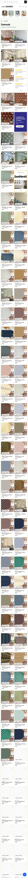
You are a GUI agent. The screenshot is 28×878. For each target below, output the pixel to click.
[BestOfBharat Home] (7, 6)
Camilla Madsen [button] (5, 84)
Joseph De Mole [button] (18, 764)
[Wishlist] (20, 7)
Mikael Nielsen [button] (5, 65)
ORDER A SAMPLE (5, 41)
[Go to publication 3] (21, 190)
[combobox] (12, 2)
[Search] (25, 2)
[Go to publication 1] (19, 190)
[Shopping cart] (26, 7)
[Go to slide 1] (19, 90)
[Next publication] (25, 190)
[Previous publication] (16, 190)
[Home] (1, 20)
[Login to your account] (23, 7)
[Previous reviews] (16, 90)
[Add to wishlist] (12, 31)
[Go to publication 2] (20, 190)
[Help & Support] (24, 874)
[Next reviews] (25, 90)
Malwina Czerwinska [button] (6, 304)
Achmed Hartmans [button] (6, 108)
